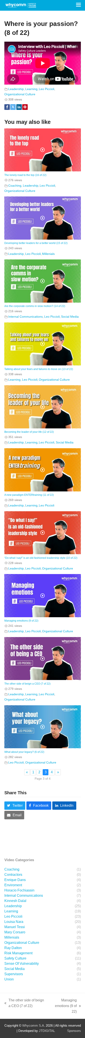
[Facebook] (7, 107)
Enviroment (13, 885)
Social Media (70, 316)
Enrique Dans (15, 880)
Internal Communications (25, 316)
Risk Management (18, 953)
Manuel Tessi (14, 927)
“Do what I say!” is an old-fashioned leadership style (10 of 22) (40, 557)
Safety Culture (15, 958)
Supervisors (13, 974)
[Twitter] (13, 107)
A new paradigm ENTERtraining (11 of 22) (29, 494)
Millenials (48, 254)
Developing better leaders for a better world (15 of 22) (36, 243)
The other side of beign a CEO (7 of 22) (27, 683)
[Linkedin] (19, 107)
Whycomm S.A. (33, 1025)
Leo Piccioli (46, 89)
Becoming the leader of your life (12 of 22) (29, 431)
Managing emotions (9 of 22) (21, 620)
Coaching (14, 185)
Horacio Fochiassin (19, 890)
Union (9, 979)
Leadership (16, 89)
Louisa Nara (13, 922)
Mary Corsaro (14, 932)
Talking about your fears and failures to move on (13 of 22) (38, 369)
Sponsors (74, 1031)
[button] (78, 5)
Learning (31, 89)
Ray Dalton (13, 948)
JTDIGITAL (47, 1031)
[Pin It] (25, 107)
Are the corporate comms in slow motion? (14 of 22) (34, 306)
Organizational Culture (19, 94)
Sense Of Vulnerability (21, 963)
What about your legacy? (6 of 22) (24, 751)
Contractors (13, 874)
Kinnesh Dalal (15, 901)
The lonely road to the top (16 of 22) (25, 175)
